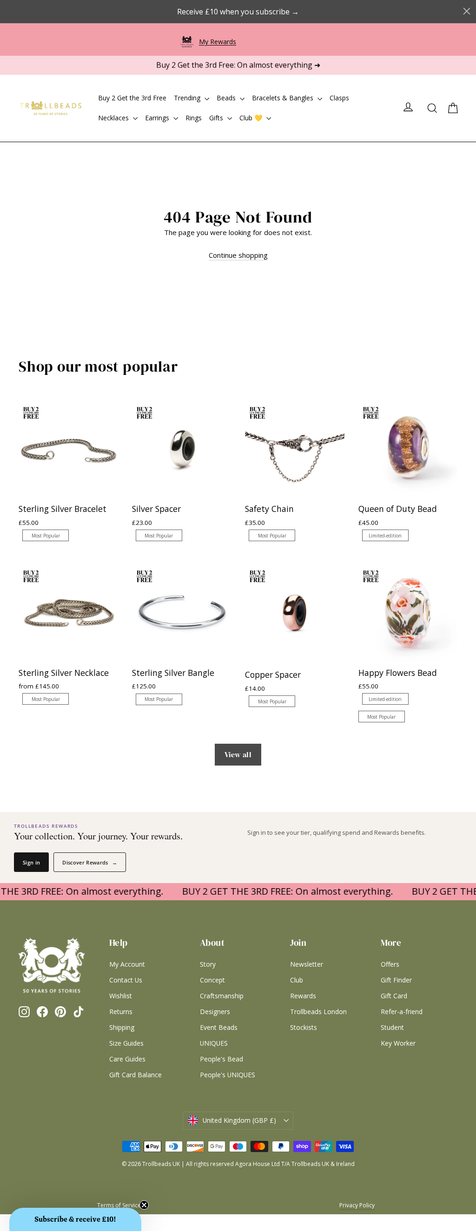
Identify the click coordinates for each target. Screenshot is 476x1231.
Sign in (31, 862)
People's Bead (221, 1058)
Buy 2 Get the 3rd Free (132, 97)
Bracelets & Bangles (283, 97)
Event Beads (219, 1027)
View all (238, 754)
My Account (127, 964)
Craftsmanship (222, 995)
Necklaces (114, 117)
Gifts (217, 117)
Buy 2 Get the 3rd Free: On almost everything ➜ (238, 65)
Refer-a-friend (402, 1011)
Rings (193, 117)
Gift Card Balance (135, 1074)
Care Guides (127, 1058)
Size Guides (126, 1043)
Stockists (303, 1027)
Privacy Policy (357, 1205)
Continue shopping (238, 255)
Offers (390, 964)
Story (208, 964)
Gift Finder (396, 980)
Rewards (303, 995)
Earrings (158, 117)
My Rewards (217, 41)
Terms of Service (119, 1205)
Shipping (121, 1027)
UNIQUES (214, 1043)
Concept (212, 980)
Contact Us (125, 980)
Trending (188, 97)
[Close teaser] (144, 1205)
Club (296, 980)
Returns (120, 1011)
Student (392, 1027)
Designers (215, 1011)
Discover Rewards (89, 862)
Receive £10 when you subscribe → (238, 12)
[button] (75, 1219)
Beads (227, 97)
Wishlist (120, 995)
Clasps (339, 97)
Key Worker (398, 1043)
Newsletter (306, 964)
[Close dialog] (466, 11)
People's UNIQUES (227, 1074)
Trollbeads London (318, 1011)
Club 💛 (251, 117)
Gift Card (394, 995)
